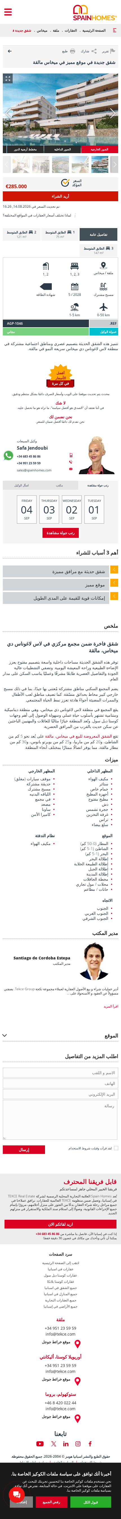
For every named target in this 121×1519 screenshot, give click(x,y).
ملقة (56, 30)
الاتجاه (107, 900)
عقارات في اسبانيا (60, 1269)
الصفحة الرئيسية (94, 30)
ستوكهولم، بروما (60, 1394)
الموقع (107, 835)
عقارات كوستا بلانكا (60, 1281)
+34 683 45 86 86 (29, 456)
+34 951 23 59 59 (29, 463)
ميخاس (42, 30)
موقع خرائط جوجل (56, 1342)
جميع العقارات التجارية (60, 1300)
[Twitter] (53, 1443)
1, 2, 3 (74, 274)
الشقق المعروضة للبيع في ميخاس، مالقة (78, 736)
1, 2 (45, 274)
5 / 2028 (74, 294)
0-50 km (103, 315)
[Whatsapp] (8, 455)
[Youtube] (40, 1443)
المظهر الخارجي (41, 770)
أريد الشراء (60, 196)
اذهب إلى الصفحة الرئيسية (60, 1263)
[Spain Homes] (95, 12)
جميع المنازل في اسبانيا (60, 1294)
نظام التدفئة (45, 835)
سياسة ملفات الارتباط (33, 1462)
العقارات (71, 30)
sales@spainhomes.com (34, 470)
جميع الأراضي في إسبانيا (60, 1306)
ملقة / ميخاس (103, 272)
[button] (114, 164)
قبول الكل (91, 1502)
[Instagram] (77, 1443)
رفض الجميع (51, 1502)
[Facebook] (90, 1443)
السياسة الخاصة (63, 1462)
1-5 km (74, 315)
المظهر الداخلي (100, 770)
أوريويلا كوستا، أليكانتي (60, 1357)
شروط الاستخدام (79, 1148)
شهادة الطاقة (45, 294)
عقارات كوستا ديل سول (60, 1275)
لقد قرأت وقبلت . (90, 1148)
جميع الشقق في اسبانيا (60, 1288)
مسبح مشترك (103, 294)
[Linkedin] (65, 1443)
